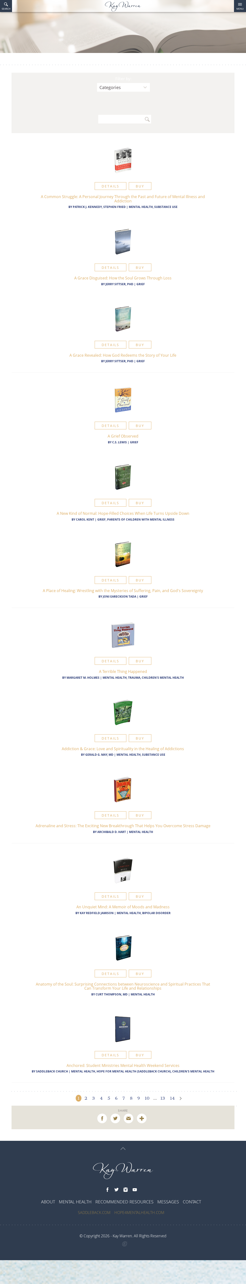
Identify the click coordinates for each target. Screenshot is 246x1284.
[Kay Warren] (123, 6)
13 (162, 1098)
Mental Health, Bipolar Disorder (144, 913)
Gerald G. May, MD (99, 755)
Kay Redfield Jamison (97, 913)
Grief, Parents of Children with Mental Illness (135, 519)
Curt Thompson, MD (112, 994)
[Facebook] (107, 1190)
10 (147, 1098)
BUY (140, 186)
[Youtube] (134, 1190)
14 (172, 1098)
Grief (140, 284)
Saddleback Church (52, 1071)
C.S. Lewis (120, 442)
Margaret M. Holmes (83, 678)
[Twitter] (116, 1190)
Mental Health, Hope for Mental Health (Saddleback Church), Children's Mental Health (142, 1071)
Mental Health (141, 832)
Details (110, 186)
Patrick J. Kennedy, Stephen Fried (99, 207)
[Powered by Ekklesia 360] (125, 1244)
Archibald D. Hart (111, 832)
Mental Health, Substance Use (153, 207)
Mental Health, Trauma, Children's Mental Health (143, 678)
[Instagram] (125, 1190)
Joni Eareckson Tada (119, 596)
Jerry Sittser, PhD (119, 284)
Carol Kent (85, 519)
